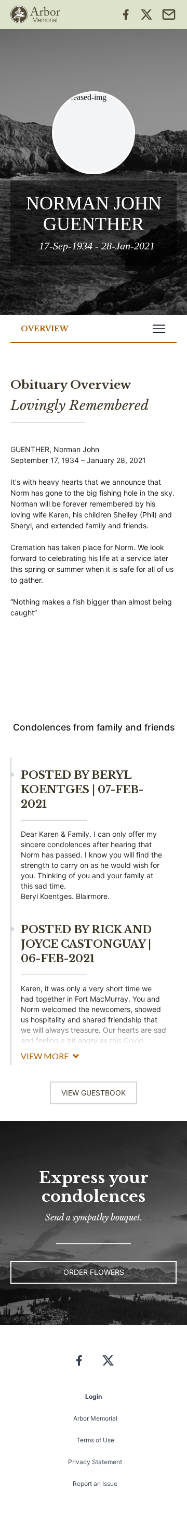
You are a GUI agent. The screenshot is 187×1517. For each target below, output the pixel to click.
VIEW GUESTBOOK (93, 1092)
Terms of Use (95, 1440)
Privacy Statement (95, 1462)
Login (93, 1396)
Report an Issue (95, 1483)
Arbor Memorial (95, 1418)
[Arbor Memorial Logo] (35, 14)
